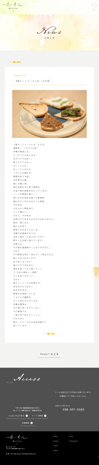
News (71, 436)
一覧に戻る (16, 62)
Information (73, 441)
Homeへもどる (49, 354)
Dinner (55, 450)
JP (94, 9)
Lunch (55, 446)
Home (55, 436)
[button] (96, 273)
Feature (56, 441)
